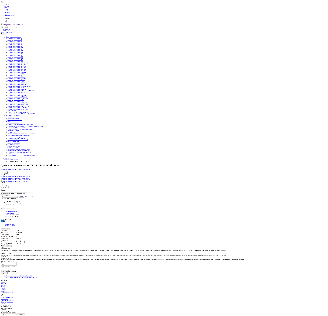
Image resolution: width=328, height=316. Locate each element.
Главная (6, 4)
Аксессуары (9, 121)
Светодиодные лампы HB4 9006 (17, 69)
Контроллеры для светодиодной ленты (19, 149)
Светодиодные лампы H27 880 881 (18, 63)
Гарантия (6, 14)
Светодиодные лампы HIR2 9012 (17, 92)
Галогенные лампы (13, 118)
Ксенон (10, 117)
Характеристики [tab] (9, 224)
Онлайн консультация (10, 211)
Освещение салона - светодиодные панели (20, 129)
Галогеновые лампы (13, 130)
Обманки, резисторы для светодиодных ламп (21, 124)
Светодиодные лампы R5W (16, 101)
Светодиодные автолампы (13, 37)
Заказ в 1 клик (28, 196)
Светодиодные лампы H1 (15, 38)
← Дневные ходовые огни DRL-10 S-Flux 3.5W (18, 276)
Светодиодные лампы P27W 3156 (17, 107)
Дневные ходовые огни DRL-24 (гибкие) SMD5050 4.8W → (21, 277)
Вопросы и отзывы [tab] (9, 225)
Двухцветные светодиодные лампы (18, 112)
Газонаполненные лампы (15, 120)
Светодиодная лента (12, 147)
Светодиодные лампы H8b (15, 50)
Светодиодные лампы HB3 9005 (17, 67)
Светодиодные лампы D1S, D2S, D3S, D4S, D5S (22, 113)
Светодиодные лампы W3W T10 (17, 89)
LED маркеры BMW (13, 110)
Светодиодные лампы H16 (15, 58)
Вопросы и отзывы (6, 245)
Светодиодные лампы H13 (15, 55)
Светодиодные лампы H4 (15, 41)
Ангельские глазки (13, 123)
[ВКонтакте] (2, 221)
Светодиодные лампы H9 (15, 46)
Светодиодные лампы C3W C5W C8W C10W (21, 90)
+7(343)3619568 (5, 30)
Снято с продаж (5, 195)
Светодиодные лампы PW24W (16, 77)
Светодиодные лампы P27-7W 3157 (18, 109)
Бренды (6, 10)
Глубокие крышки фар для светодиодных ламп (21, 133)
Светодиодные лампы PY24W (16, 80)
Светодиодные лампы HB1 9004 (17, 64)
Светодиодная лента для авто (16, 138)
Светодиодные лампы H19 (15, 61)
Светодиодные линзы (14, 146)
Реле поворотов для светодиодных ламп (19, 135)
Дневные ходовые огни (12, 141)
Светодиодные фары (14, 143)
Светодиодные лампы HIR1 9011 (17, 83)
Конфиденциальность (10, 15)
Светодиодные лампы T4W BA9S (17, 95)
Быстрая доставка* (9, 213)
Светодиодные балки (14, 144)
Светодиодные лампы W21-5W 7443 (18, 106)
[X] (4, 221)
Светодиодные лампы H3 (15, 40)
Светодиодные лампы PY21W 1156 (18, 98)
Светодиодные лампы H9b (15, 52)
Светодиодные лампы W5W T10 (17, 84)
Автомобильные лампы (13, 115)
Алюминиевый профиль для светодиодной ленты (22, 155)
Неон (9, 153)
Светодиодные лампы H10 (15, 47)
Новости (6, 6)
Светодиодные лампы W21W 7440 (18, 104)
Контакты (7, 12)
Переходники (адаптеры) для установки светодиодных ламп (25, 126)
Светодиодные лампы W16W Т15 (17, 87)
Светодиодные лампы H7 (15, 43)
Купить (21, 196)
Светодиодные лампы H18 (15, 60)
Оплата (6, 9)
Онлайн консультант (7, 32)
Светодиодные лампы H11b (16, 54)
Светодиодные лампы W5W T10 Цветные (20, 86)
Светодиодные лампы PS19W (16, 73)
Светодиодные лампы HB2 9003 (17, 66)
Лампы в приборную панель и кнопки (19, 93)
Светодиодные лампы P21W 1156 (17, 97)
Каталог (3, 34)
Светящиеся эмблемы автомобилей (18, 140)
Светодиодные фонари (14, 137)
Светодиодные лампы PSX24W (17, 72)
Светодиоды (11, 132)
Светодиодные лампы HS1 (15, 75)
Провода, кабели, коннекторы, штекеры (19, 152)
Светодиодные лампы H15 (15, 57)
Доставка (6, 7)
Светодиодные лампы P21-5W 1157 (18, 103)
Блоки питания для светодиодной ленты (19, 150)
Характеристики (5, 228)
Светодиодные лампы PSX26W (17, 78)
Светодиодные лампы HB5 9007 (17, 70)
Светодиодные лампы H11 (15, 49)
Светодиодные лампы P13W (16, 81)
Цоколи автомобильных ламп (16, 127)
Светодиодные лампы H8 (15, 44)
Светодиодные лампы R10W (16, 100)
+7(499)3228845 (5, 29)
